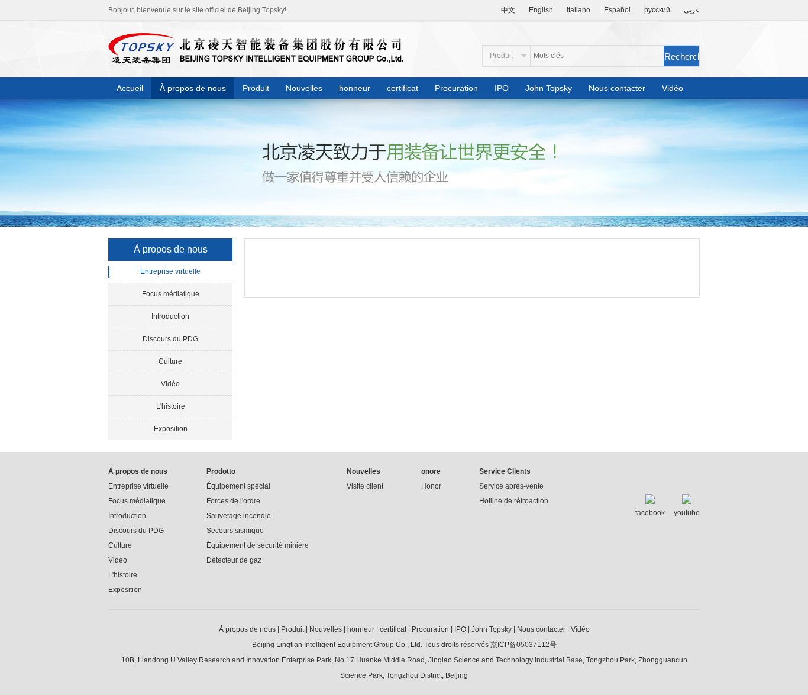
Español (617, 10)
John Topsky (548, 88)
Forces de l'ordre (233, 501)
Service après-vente (511, 486)
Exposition (171, 429)
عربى (692, 10)
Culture (170, 361)
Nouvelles (304, 88)
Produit (256, 88)
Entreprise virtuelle (170, 271)
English (541, 10)
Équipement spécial (238, 486)
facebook (650, 513)
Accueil (130, 88)
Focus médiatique (170, 294)
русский (657, 10)
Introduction (170, 316)
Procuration (456, 88)
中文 (508, 10)
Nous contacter (617, 88)
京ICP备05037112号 (523, 645)
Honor (431, 486)
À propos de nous (193, 88)
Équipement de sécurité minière (257, 545)
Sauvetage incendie (238, 516)
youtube (687, 513)
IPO (502, 88)
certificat (402, 88)
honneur (354, 88)
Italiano (578, 10)
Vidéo (672, 88)
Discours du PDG (170, 339)
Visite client (365, 486)
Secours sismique (235, 530)
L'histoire (170, 406)
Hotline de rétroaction (513, 501)
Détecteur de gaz (233, 560)
